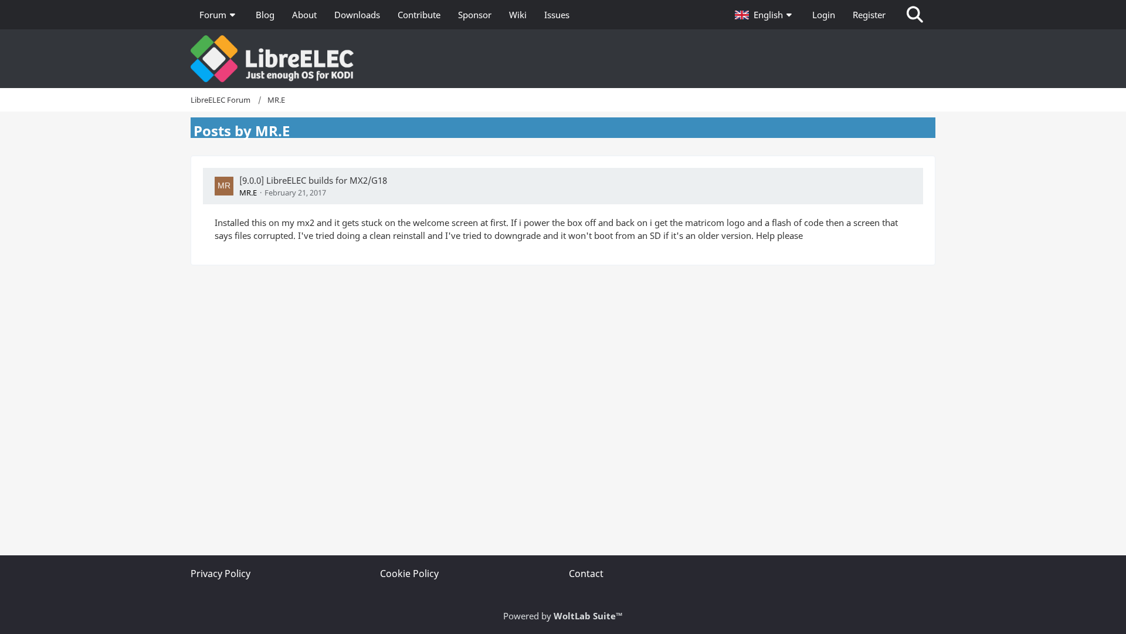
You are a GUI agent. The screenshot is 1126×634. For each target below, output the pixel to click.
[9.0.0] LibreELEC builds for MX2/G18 (313, 180)
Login (823, 15)
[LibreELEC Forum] (563, 58)
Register (869, 15)
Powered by (563, 616)
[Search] (914, 14)
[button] (764, 14)
